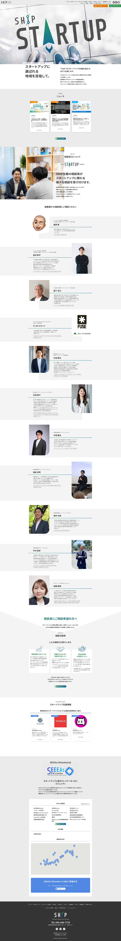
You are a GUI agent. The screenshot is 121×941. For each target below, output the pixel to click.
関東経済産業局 (37, 834)
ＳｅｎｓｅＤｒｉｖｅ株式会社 (40, 817)
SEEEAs (95, 1)
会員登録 (81, 904)
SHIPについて (73, 1)
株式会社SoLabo (74, 810)
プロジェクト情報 (84, 3)
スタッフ (100, 1)
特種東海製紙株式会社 (39, 819)
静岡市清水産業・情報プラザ (40, 815)
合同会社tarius (55, 808)
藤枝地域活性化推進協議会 (76, 815)
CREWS (90, 1)
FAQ (110, 1)
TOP (68, 1)
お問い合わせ (116, 6)
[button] (73, 855)
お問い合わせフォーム (61, 686)
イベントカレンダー (107, 3)
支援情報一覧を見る (61, 748)
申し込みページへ (61, 888)
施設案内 (105, 1)
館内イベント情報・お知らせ (95, 3)
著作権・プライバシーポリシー (60, 933)
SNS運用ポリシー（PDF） (60, 934)
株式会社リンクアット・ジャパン (41, 812)
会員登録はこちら (102, 6)
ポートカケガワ (55, 810)
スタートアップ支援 (82, 1)
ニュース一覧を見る (61, 138)
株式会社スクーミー (74, 808)
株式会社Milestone (38, 808)
